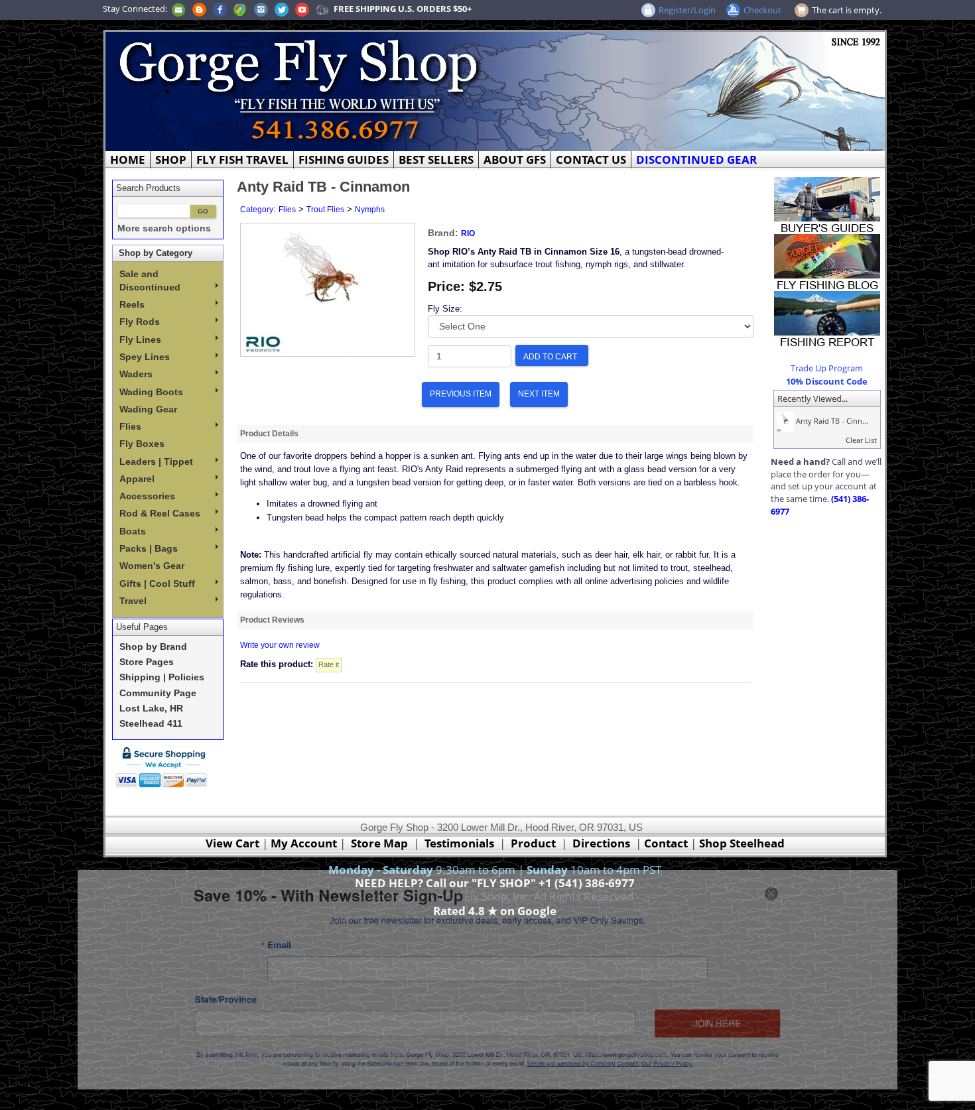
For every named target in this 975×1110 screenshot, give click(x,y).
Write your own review (280, 645)
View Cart (232, 843)
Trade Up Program (827, 368)
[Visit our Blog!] (199, 9)
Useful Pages (142, 627)
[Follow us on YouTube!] (302, 9)
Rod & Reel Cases (159, 513)
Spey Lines (144, 356)
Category (256, 209)
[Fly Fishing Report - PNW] (827, 318)
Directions (601, 843)
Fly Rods (139, 321)
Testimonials (459, 843)
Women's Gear (151, 565)
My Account (304, 843)
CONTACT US (591, 159)
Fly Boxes (141, 443)
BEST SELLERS (436, 159)
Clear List (861, 440)
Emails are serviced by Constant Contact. (602, 1079)
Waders (136, 374)
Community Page (157, 693)
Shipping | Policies (161, 677)
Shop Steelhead (742, 843)
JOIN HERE (760, 1031)
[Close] (825, 877)
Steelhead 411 (150, 724)
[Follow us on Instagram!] (261, 9)
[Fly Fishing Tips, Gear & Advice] (827, 261)
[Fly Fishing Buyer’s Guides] (827, 204)
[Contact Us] (178, 9)
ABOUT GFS (515, 159)
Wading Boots (151, 392)
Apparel (137, 478)
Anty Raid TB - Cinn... (831, 421)
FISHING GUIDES (343, 159)
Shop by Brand (153, 647)
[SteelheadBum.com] (322, 9)
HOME (127, 159)
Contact (667, 843)
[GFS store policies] (165, 767)
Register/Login (687, 10)
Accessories (147, 496)
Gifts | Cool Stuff (157, 583)
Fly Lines (140, 339)
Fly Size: (445, 309)
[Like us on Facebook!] (220, 9)
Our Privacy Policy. (701, 1079)
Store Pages (146, 662)
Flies (130, 426)
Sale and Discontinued (149, 280)
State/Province (176, 1003)
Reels (132, 304)
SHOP (170, 159)
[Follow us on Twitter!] (282, 9)
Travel (133, 600)
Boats (132, 531)
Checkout (762, 10)
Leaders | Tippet (156, 461)
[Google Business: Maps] (240, 9)
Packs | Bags (148, 548)
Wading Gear (148, 409)
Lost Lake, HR (151, 708)
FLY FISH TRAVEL (242, 159)
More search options (164, 228)
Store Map (379, 843)
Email (239, 938)
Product (533, 843)
